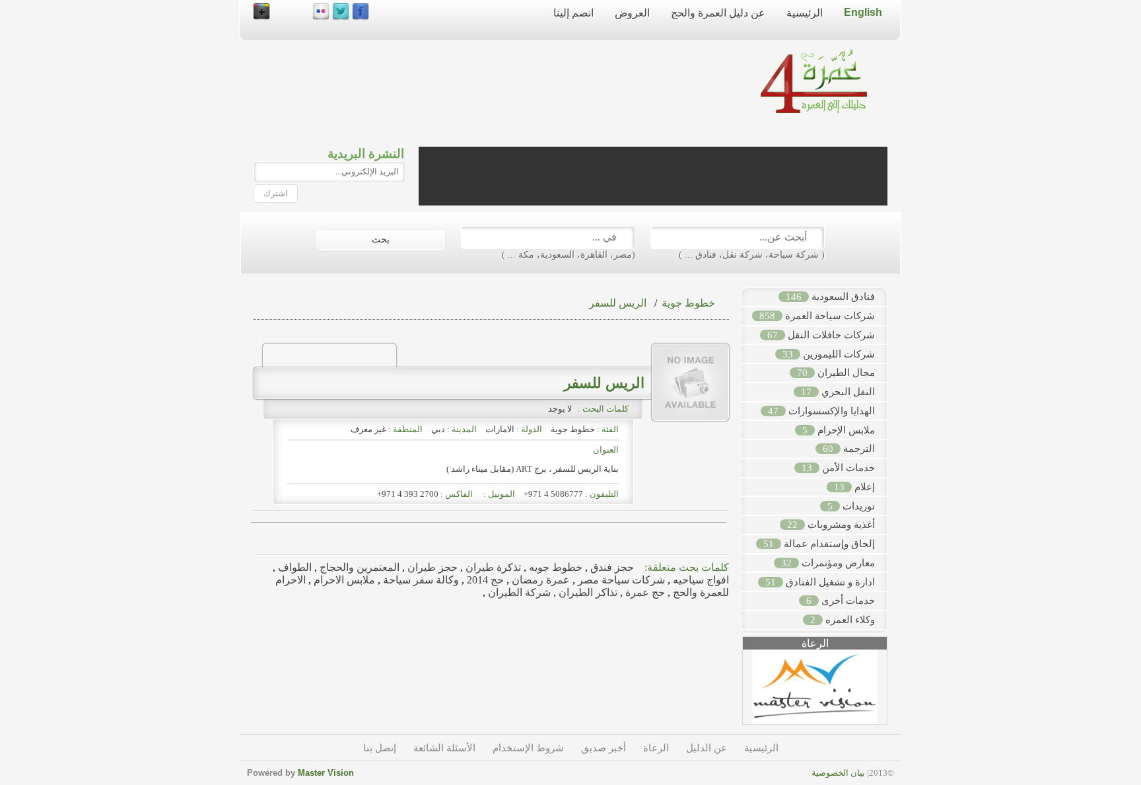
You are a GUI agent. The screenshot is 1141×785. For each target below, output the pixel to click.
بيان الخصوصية (838, 773)
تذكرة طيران (492, 567)
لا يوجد (562, 409)
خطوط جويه (554, 567)
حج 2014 (484, 579)
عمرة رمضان (539, 579)
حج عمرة (644, 592)
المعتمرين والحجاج (358, 567)
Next (894, 691)
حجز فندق (611, 567)
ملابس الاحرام (343, 579)
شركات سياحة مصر (620, 579)
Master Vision (326, 773)
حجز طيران (431, 567)
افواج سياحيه (699, 579)
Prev (735, 691)
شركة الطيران (518, 592)
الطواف (293, 567)
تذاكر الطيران (586, 592)
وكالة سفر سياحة (419, 579)
